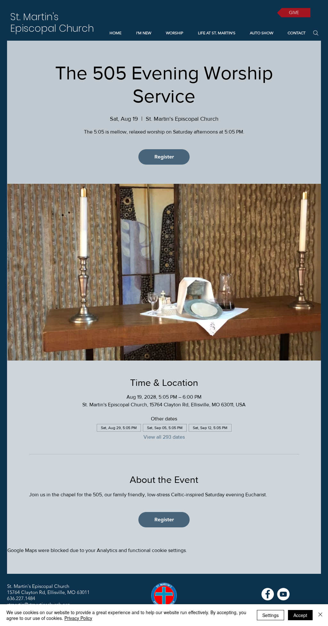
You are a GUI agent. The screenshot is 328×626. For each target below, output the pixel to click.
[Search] (315, 32)
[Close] (320, 615)
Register (164, 157)
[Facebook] (267, 594)
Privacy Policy (78, 618)
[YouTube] (283, 594)
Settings (270, 615)
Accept (300, 615)
